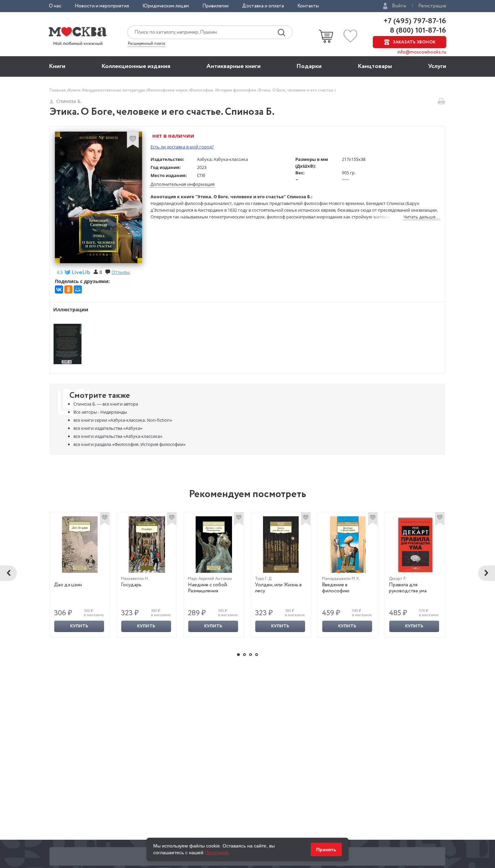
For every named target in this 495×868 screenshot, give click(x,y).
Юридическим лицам (165, 6)
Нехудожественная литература (114, 90)
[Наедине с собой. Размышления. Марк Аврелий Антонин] (214, 544)
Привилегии (215, 6)
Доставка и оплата (263, 6)
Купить (79, 626)
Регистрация (432, 6)
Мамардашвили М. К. (341, 579)
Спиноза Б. (69, 101)
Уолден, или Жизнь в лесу (278, 588)
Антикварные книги (233, 66)
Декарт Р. (397, 579)
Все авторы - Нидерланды (100, 412)
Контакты (308, 6)
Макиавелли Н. (135, 579)
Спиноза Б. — (105, 404)
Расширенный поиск (146, 43)
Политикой (216, 852)
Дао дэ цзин (68, 585)
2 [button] (244, 654)
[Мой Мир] (78, 289)
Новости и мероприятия (102, 6)
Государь (131, 585)
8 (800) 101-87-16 (417, 31)
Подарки (309, 66)
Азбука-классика (230, 159)
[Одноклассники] (68, 289)
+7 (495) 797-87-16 (415, 21)
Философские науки (168, 90)
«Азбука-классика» (117, 436)
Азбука (204, 159)
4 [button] (256, 654)
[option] (79, 575)
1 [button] (238, 654)
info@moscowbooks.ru (421, 52)
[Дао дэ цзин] (80, 544)
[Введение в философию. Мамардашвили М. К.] (348, 544)
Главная (58, 90)
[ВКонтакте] (59, 289)
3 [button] (250, 654)
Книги (57, 66)
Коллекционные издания (135, 66)
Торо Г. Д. (263, 579)
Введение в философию (336, 588)
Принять (326, 849)
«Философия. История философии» (129, 444)
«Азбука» (107, 428)
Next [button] (486, 573)
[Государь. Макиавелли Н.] (147, 544)
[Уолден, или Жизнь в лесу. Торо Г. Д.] (281, 544)
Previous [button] (8, 573)
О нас (55, 6)
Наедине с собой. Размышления (208, 588)
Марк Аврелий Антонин (210, 579)
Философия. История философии (223, 90)
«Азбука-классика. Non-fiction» (122, 420)
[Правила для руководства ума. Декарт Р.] (415, 544)
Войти (399, 6)
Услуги (437, 66)
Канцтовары (375, 66)
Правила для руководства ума (408, 588)
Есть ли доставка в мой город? (182, 147)
